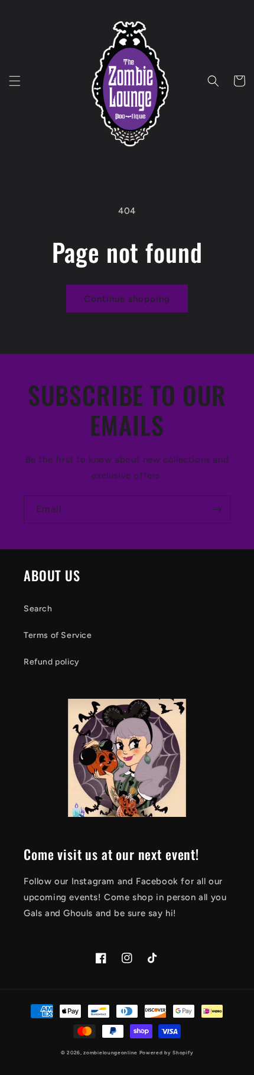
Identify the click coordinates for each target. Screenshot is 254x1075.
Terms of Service (58, 635)
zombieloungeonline (110, 1053)
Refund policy (52, 662)
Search (38, 609)
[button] (15, 81)
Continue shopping (127, 299)
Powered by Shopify (166, 1053)
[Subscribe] (217, 509)
